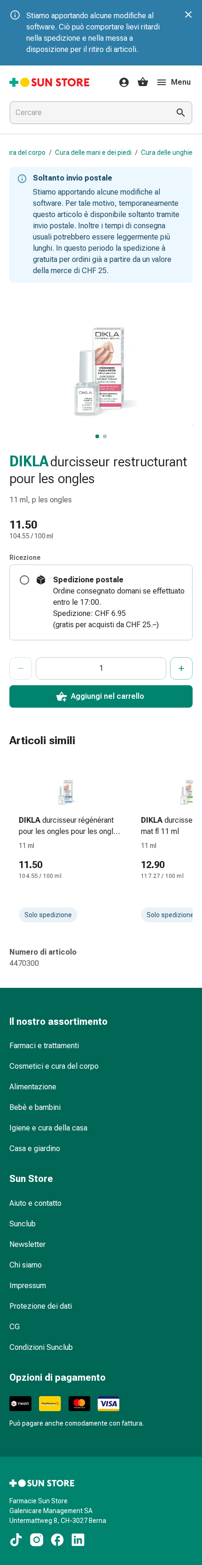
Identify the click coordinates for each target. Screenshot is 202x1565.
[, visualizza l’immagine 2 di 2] (105, 436)
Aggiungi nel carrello (107, 696)
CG (14, 1326)
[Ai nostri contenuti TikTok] (16, 1539)
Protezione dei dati (40, 1306)
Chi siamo (25, 1265)
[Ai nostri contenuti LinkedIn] (78, 1539)
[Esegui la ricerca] (181, 112)
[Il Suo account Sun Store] (121, 82)
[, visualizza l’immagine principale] (97, 436)
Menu (181, 82)
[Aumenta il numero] (181, 668)
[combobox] (88, 112)
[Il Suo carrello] (142, 82)
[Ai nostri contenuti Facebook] (57, 1539)
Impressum (27, 1285)
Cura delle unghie (167, 152)
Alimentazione (32, 1086)
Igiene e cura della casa (48, 1127)
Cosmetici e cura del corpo (54, 1066)
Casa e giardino (34, 1148)
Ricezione (24, 557)
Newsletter (27, 1244)
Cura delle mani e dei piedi (93, 152)
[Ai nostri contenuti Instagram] (36, 1539)
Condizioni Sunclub (41, 1347)
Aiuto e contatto (35, 1203)
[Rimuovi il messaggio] (188, 14)
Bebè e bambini (35, 1107)
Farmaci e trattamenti (44, 1045)
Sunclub (22, 1223)
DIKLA (28, 461)
